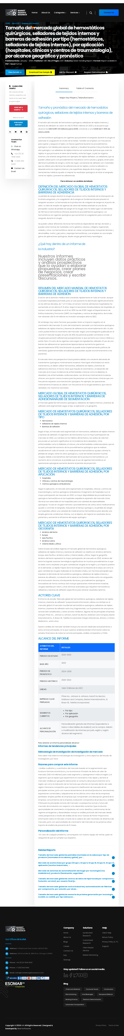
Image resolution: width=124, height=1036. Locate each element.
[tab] (64, 88)
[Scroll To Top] (120, 1033)
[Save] (21, 132)
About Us (45, 12)
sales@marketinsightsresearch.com (29, 973)
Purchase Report (18, 123)
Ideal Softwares (24, 1028)
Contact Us (68, 951)
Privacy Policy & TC (110, 942)
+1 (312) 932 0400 (22, 968)
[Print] (27, 132)
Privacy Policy (101, 1025)
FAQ (65, 955)
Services (74, 12)
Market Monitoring (90, 955)
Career (66, 946)
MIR (22, 1025)
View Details (14, 72)
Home (34, 12)
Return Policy (107, 937)
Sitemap (66, 960)
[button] (34, 27)
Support (105, 946)
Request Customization (95, 72)
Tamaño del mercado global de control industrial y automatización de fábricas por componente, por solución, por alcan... (75, 887)
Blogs (65, 942)
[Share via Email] (16, 132)
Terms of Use (113, 1025)
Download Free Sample (39, 72)
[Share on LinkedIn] (10, 132)
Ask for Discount (66, 72)
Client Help (106, 933)
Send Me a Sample (18, 108)
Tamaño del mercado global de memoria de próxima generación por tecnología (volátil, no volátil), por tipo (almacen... (75, 895)
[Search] (91, 13)
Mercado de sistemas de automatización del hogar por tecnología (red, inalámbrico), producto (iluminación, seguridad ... (71, 872)
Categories (59, 12)
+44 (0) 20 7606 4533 (24, 962)
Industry (15, 23)
